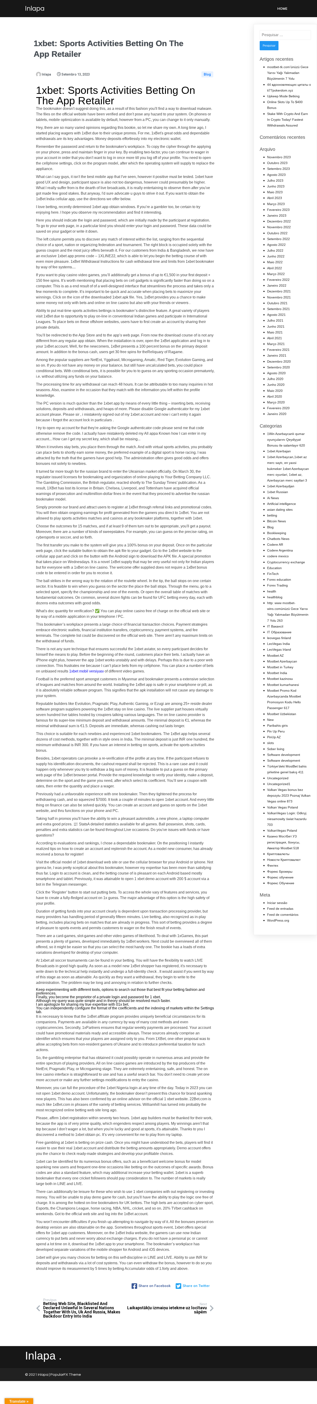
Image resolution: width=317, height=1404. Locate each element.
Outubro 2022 (277, 233)
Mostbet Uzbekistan (281, 714)
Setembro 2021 (278, 309)
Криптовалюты (278, 854)
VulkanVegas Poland (282, 830)
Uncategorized (277, 778)
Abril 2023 (274, 198)
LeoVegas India (278, 644)
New (270, 720)
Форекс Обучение (280, 883)
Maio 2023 (275, 192)
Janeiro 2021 (276, 355)
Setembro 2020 (278, 367)
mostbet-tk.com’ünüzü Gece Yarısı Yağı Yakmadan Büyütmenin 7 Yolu (287, 72)
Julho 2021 (275, 320)
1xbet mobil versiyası (86, 671)
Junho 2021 (276, 326)
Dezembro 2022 (279, 221)
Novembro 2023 (279, 157)
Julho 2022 (275, 250)
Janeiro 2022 (276, 285)
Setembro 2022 (278, 239)
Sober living (275, 749)
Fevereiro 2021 (278, 350)
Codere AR (275, 544)
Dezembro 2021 (279, 291)
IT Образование (279, 632)
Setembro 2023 (278, 169)
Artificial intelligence (281, 504)
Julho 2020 (275, 379)
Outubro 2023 (277, 163)
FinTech (273, 574)
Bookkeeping (276, 533)
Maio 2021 (275, 332)
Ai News (273, 498)
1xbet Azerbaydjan (280, 486)
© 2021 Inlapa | (37, 1374)
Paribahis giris (277, 725)
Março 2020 (276, 402)
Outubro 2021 (277, 303)
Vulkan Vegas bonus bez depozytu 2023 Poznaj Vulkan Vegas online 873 (289, 795)
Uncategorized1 (278, 784)
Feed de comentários (282, 914)
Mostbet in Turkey (280, 667)
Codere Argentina (280, 550)
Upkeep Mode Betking (283, 96)
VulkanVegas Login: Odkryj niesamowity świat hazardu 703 (287, 819)
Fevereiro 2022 (278, 280)
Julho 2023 (275, 180)
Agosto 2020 (276, 373)
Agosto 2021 (276, 315)
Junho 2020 (276, 385)
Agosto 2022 (276, 245)
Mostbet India (277, 673)
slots (270, 743)
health (271, 591)
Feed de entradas (280, 908)
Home (282, 8)
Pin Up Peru (276, 731)
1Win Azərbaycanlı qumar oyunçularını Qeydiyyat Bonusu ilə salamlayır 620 (286, 439)
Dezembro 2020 (279, 361)
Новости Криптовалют (284, 860)
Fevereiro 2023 (278, 210)
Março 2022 (276, 274)
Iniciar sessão (277, 903)
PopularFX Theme (65, 1374)
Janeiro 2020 (276, 414)
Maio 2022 (275, 262)
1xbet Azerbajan (279, 451)
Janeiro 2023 (276, 215)
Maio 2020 (275, 391)
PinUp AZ (274, 737)
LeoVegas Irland (279, 649)
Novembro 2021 (279, 297)
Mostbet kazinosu (280, 679)
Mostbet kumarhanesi (283, 685)
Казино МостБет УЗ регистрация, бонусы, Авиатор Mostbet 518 (283, 842)
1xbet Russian (277, 492)
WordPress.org (278, 920)
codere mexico (278, 556)
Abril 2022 (274, 268)
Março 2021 (276, 344)
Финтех (272, 865)
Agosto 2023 (276, 175)
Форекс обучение (280, 877)
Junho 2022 (276, 256)
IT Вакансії (275, 626)
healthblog (274, 597)
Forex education (279, 579)
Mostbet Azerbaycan (282, 661)
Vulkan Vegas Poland (282, 807)
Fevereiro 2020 (278, 408)
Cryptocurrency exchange (286, 562)
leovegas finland (279, 638)
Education (274, 568)
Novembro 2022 (279, 227)
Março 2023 (276, 204)
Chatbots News (278, 539)
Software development (283, 755)
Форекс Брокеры (279, 871)
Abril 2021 (274, 338)
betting (272, 515)
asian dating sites (280, 509)
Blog (207, 74)
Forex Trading (277, 585)
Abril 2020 (274, 396)
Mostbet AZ (275, 655)
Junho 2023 (276, 186)
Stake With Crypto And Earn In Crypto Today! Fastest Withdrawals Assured (287, 119)
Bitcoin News (276, 521)
